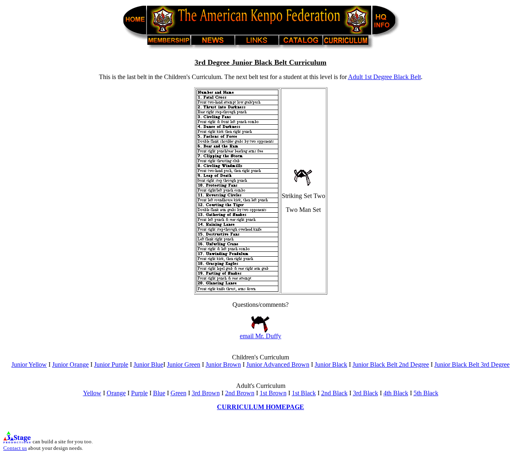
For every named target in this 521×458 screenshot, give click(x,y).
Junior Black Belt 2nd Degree (390, 364)
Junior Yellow (29, 364)
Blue (159, 393)
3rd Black (365, 393)
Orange (116, 393)
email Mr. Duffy (260, 335)
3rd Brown (206, 393)
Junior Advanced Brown (277, 364)
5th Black (426, 393)
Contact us (15, 448)
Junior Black (331, 364)
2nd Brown (239, 393)
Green (178, 393)
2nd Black (334, 393)
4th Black (395, 393)
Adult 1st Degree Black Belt (384, 76)
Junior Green (183, 364)
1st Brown (273, 393)
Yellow (92, 393)
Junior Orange (70, 364)
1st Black (304, 393)
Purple (139, 393)
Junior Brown (223, 364)
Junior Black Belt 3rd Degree (472, 364)
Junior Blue (148, 364)
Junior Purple (111, 364)
